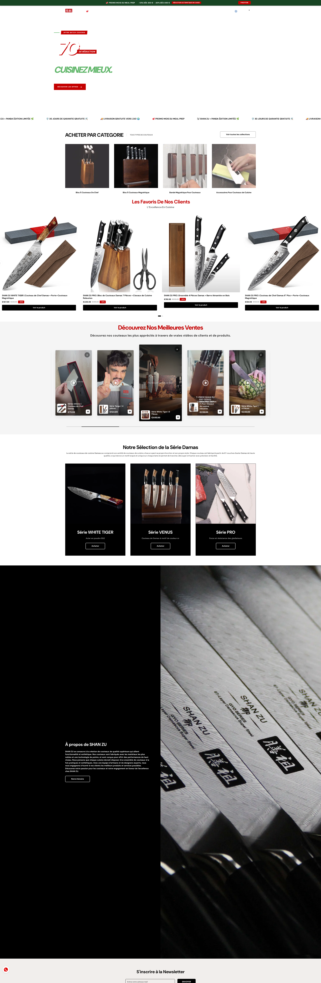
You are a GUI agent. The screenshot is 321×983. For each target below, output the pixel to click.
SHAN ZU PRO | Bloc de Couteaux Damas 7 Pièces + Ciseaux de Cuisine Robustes (117, 296)
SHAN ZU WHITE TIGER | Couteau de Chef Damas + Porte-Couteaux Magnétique (34, 296)
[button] (254, 11)
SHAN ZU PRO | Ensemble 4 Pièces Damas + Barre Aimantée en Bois (197, 295)
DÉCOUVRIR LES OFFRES (69, 86)
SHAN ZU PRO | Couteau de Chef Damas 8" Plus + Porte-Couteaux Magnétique (277, 296)
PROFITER (244, 3)
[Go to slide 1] (159, 316)
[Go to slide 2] (162, 316)
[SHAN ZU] (68, 11)
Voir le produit (39, 307)
